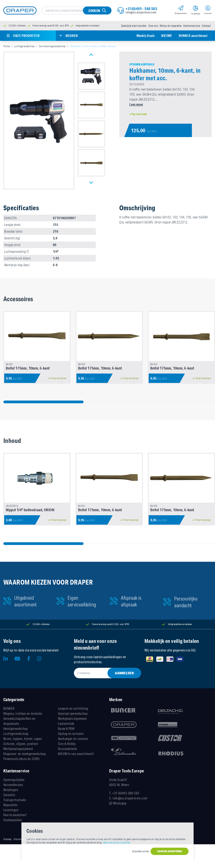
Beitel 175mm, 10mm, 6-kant (28, 368)
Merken (72, 35)
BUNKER (8, 708)
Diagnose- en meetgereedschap (24, 753)
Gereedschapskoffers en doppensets (19, 721)
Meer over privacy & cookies (116, 842)
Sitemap (7, 839)
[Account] (208, 8)
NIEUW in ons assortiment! (76, 753)
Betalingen (10, 789)
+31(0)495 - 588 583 (141, 8)
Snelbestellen (12, 820)
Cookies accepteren (169, 851)
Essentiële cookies (140, 851)
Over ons (153, 26)
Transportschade (14, 800)
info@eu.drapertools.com (141, 12)
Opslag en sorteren (71, 733)
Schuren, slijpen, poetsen (20, 743)
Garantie (9, 795)
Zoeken (94, 10)
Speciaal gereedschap (73, 713)
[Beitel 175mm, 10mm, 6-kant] (37, 336)
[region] (107, 353)
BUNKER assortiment (193, 35)
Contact (206, 26)
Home (6, 46)
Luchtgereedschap (24, 46)
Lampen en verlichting (73, 708)
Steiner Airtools (141, 64)
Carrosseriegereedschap (52, 46)
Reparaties (10, 805)
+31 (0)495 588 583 (125, 793)
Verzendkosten (13, 784)
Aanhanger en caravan (73, 738)
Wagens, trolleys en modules (22, 713)
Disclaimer (19, 839)
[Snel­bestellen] (181, 8)
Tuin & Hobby (67, 743)
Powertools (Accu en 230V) (21, 758)
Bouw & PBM (66, 728)
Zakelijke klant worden (134, 26)
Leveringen (10, 810)
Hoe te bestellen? (15, 815)
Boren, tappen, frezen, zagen (22, 738)
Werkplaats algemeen (72, 718)
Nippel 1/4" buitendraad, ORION (30, 509)
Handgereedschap (15, 728)
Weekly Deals (145, 35)
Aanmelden (124, 673)
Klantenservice (191, 26)
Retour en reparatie (171, 26)
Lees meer (136, 104)
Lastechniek (66, 723)
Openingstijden (14, 779)
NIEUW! (166, 35)
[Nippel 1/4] (37, 478)
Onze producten (26, 35)
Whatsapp (119, 803)
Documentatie (67, 748)
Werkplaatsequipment (18, 748)
